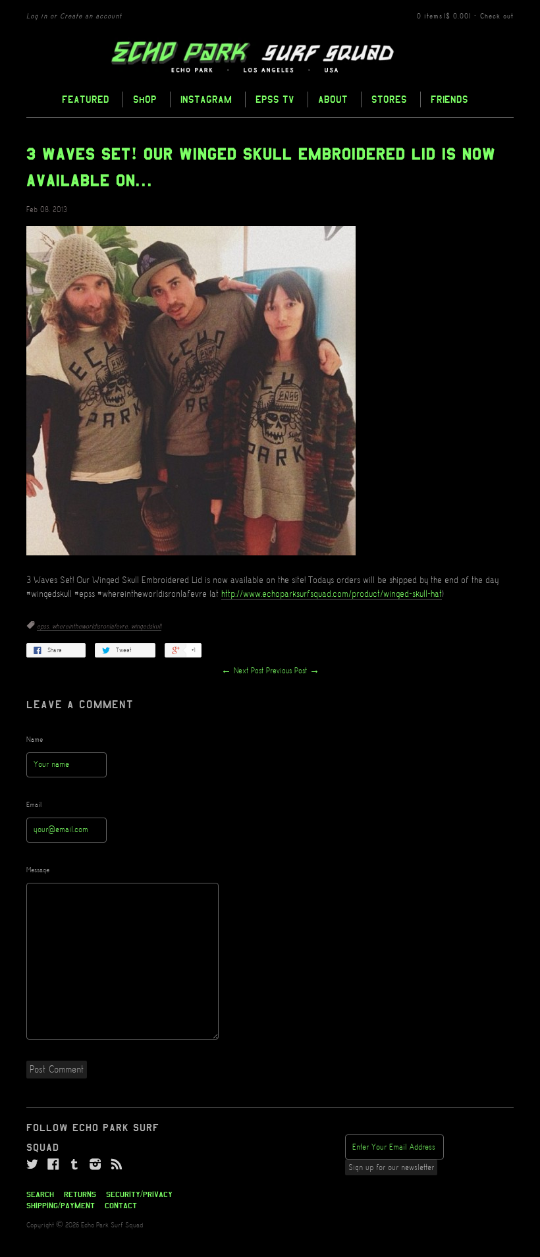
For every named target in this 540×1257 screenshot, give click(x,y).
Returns (80, 1194)
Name (34, 740)
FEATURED (85, 99)
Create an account (91, 16)
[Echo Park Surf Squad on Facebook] (53, 1165)
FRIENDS (449, 99)
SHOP (145, 99)
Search (40, 1194)
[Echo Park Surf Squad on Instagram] (95, 1165)
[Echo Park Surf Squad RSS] (116, 1165)
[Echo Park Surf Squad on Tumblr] (74, 1165)
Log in (36, 16)
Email (34, 805)
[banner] (270, 57)
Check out (497, 16)
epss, (44, 626)
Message (37, 870)
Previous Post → (292, 671)
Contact (121, 1205)
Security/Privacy (139, 1194)
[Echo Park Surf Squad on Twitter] (32, 1165)
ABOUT (333, 99)
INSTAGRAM (206, 99)
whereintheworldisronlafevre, (91, 626)
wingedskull (146, 626)
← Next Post (242, 671)
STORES (389, 99)
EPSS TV (275, 99)
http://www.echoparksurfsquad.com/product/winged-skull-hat (331, 594)
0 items (444, 16)
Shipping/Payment (60, 1205)
